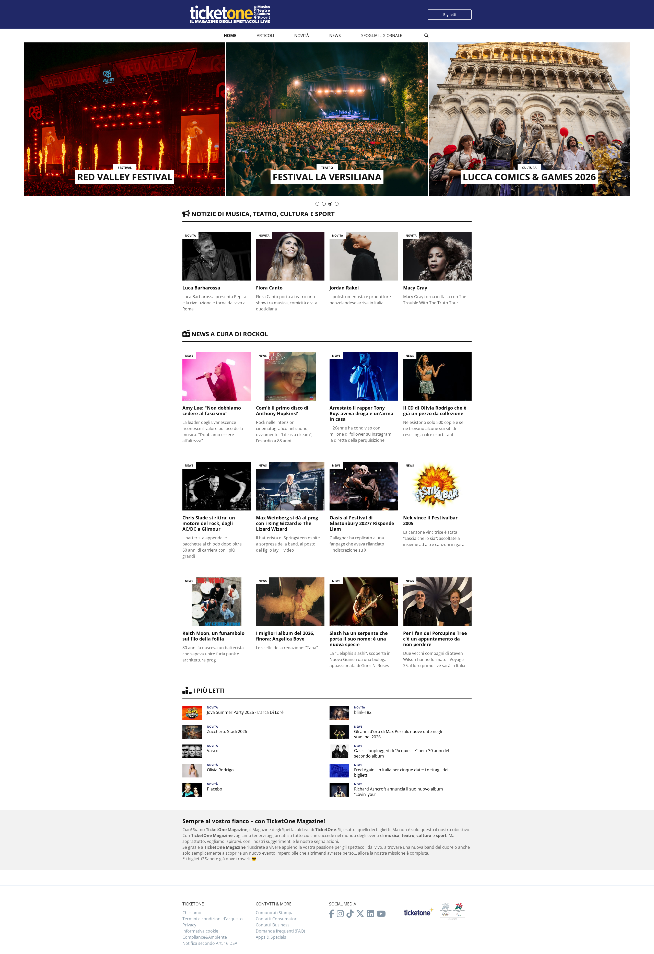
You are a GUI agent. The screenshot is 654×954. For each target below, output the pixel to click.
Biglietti (449, 14)
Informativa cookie (200, 931)
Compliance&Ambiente (204, 937)
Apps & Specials (271, 937)
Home (230, 35)
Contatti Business (272, 925)
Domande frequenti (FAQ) (280, 931)
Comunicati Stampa (275, 912)
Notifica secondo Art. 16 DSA (209, 943)
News (335, 35)
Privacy (189, 925)
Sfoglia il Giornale (381, 35)
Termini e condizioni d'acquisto (212, 919)
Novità (301, 35)
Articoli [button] (265, 35)
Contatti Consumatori (277, 919)
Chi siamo (191, 912)
